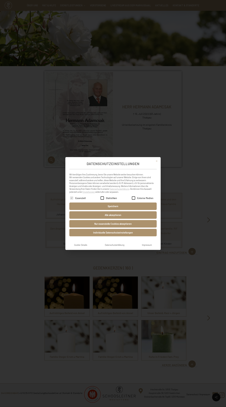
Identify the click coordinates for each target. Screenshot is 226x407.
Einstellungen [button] (89, 192)
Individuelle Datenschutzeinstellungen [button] (113, 232)
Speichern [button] (113, 206)
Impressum (147, 245)
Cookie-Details (80, 245)
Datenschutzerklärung (119, 189)
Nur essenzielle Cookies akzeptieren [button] (113, 223)
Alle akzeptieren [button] (113, 215)
